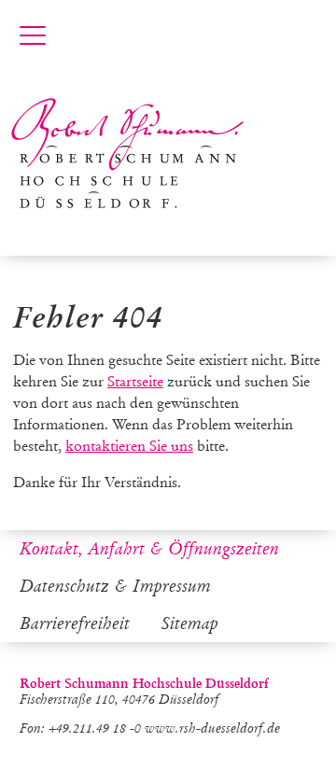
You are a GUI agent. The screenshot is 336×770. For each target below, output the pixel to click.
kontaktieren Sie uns (129, 446)
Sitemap (189, 623)
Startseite (135, 381)
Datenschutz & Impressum (115, 586)
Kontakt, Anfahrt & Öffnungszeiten (149, 549)
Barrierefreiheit (75, 623)
